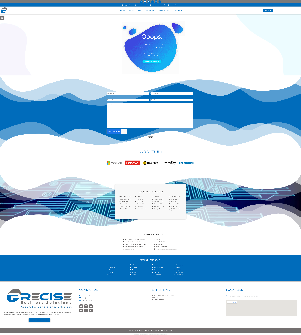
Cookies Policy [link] (144, 334)
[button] (108, 163)
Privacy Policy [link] (164, 334)
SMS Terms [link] (136, 334)
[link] (2, 18)
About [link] (169, 10)
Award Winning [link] (158, 300)
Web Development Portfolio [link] (163, 295)
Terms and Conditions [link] (154, 334)
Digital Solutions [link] (149, 10)
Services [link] (155, 297)
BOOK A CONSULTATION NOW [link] (39, 320)
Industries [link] (160, 10)
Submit (150, 137)
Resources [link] (177, 10)
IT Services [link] (122, 10)
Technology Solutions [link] (135, 10)
